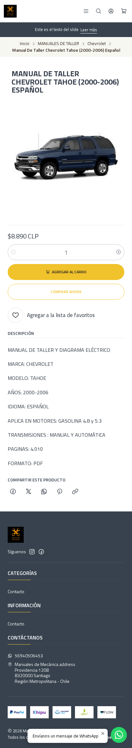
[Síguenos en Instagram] (32, 551)
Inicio (24, 44)
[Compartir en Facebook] (13, 492)
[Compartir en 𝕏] (28, 492)
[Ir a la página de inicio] (10, 11)
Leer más (88, 29)
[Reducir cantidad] (13, 252)
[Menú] (86, 11)
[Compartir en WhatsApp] (44, 492)
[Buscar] (98, 11)
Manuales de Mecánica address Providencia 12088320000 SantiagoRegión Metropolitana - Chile (45, 672)
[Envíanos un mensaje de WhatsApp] (119, 735)
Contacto (16, 591)
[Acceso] (111, 11)
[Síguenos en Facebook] (41, 551)
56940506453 (29, 655)
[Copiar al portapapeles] (75, 492)
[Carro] (124, 11)
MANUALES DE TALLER (58, 44)
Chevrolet (96, 44)
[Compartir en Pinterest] (59, 492)
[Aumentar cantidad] (118, 252)
